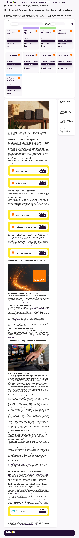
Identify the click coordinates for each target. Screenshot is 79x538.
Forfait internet (12, 5)
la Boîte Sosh (17, 493)
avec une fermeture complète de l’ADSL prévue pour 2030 (28, 301)
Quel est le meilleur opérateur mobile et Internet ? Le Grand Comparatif (33, 5)
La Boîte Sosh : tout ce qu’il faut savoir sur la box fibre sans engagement (66, 117)
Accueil (6, 5)
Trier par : (8, 23)
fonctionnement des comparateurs (28, 524)
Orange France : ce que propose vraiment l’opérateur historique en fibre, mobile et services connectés (26, 6)
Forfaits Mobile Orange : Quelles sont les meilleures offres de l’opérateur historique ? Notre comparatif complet (66, 127)
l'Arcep (23, 307)
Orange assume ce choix (41, 202)
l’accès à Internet (31, 474)
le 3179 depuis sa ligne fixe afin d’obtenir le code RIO (28, 463)
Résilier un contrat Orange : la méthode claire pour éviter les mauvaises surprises (65, 131)
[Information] (72, 24)
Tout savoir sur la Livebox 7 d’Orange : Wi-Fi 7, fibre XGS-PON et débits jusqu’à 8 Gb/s (66, 121)
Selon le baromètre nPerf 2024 (40, 308)
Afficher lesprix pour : (47, 24)
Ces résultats (17, 319)
